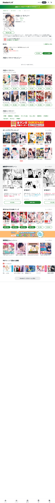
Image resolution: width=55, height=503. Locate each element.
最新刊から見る (48, 44)
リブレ (21, 19)
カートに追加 (47, 53)
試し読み (38, 53)
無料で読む (32, 202)
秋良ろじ (22, 18)
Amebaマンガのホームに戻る (27, 278)
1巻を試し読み (9, 32)
